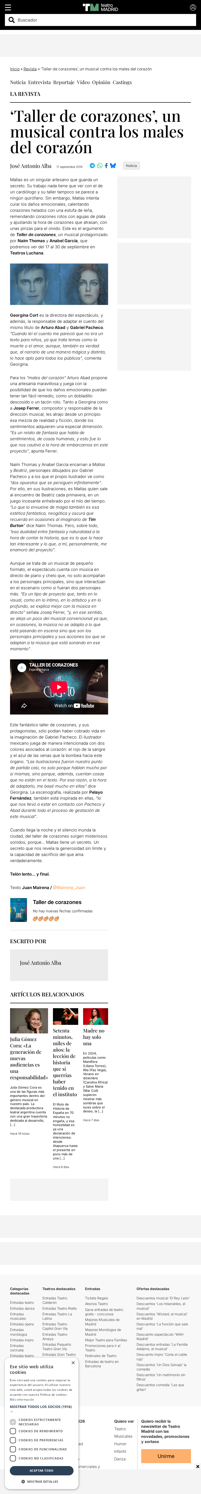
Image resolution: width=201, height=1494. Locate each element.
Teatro (120, 1428)
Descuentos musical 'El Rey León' (163, 1298)
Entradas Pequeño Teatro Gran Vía (56, 1346)
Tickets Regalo (96, 1298)
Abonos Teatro (96, 1304)
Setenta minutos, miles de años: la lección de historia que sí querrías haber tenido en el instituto (65, 1062)
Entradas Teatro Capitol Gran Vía (55, 1326)
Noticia (18, 82)
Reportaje (64, 82)
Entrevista (39, 82)
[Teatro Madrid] (100, 7)
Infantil (120, 1451)
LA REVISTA (25, 93)
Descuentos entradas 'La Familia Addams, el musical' (162, 1346)
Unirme (166, 1456)
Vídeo (83, 82)
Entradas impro (22, 1340)
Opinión (101, 82)
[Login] (193, 7)
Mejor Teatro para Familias (106, 1340)
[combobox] (104, 20)
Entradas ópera (22, 1324)
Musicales (123, 1436)
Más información (22, 1399)
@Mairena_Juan (69, 887)
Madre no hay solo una (93, 1036)
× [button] (73, 1363)
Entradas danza (22, 1308)
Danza (120, 1458)
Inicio (15, 68)
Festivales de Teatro (100, 1356)
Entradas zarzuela (17, 1347)
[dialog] (41, 1423)
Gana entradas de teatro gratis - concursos (104, 1311)
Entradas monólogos (18, 1332)
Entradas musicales (18, 1316)
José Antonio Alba (30, 165)
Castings (122, 82)
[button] (42, 1409)
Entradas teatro (22, 1302)
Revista (30, 68)
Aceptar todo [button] (42, 1471)
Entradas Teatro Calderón (54, 1300)
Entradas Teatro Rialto (59, 1308)
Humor (120, 1443)
